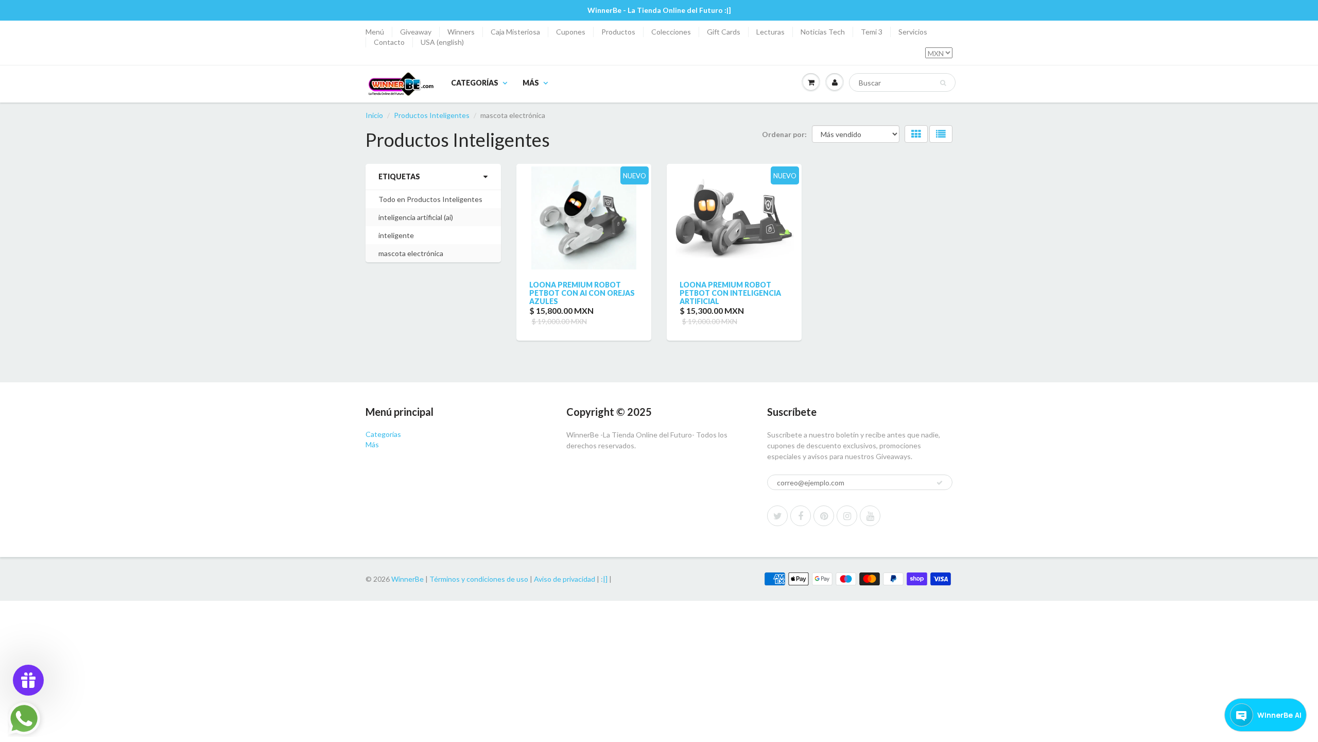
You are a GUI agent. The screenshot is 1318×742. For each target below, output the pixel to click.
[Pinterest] (823, 515)
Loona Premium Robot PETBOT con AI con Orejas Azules (582, 293)
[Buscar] (943, 83)
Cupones (570, 31)
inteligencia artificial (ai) (415, 217)
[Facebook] (800, 515)
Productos (618, 31)
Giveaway (415, 31)
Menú (375, 31)
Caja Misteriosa (515, 31)
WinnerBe (407, 579)
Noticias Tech (823, 31)
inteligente (396, 235)
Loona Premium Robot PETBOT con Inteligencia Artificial (730, 293)
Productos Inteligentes (432, 115)
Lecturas (770, 31)
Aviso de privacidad (564, 579)
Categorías (474, 82)
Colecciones (671, 31)
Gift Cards (723, 31)
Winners (461, 31)
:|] (604, 579)
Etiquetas (399, 176)
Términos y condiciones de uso (478, 579)
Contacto (389, 42)
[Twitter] (777, 515)
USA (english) (442, 42)
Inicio (374, 115)
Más (531, 82)
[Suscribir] (939, 483)
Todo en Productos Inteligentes (430, 199)
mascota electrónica (410, 253)
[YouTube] (870, 515)
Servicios (912, 31)
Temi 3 (871, 31)
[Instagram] (847, 515)
